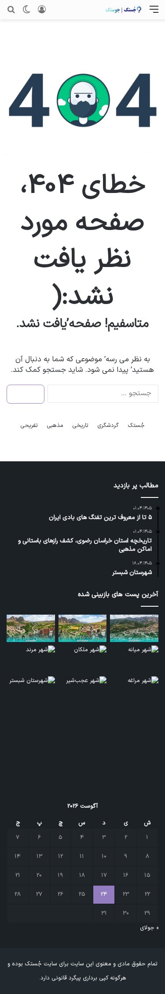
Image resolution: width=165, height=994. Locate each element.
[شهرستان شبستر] (31, 690)
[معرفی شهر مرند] (31, 659)
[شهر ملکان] (83, 659)
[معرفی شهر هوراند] (134, 628)
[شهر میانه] (134, 659)
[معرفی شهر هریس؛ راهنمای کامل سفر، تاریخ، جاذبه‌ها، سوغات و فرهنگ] (31, 628)
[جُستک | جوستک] (123, 9)
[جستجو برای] (11, 13)
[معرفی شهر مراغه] (134, 690)
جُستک (136, 425)
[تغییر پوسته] (26, 13)
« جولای (149, 928)
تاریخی (80, 425)
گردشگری (108, 425)
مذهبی (55, 425)
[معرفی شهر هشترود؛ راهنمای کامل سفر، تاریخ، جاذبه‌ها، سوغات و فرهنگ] (83, 628)
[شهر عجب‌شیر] (83, 690)
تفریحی (29, 425)
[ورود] (41, 13)
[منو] (154, 13)
